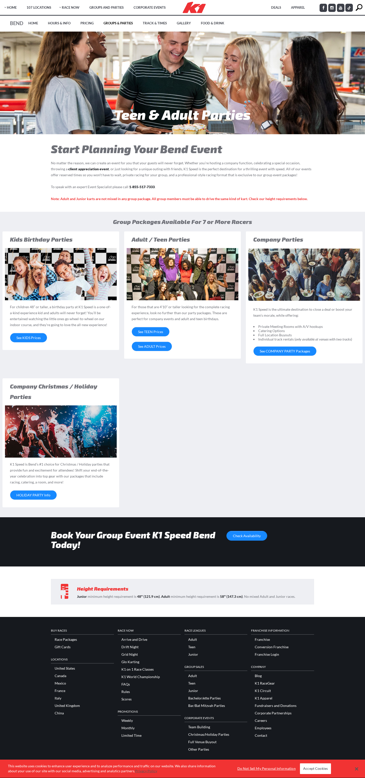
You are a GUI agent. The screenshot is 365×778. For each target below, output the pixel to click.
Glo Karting (130, 662)
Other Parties (198, 749)
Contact (261, 735)
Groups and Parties (106, 7)
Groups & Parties (118, 23)
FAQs (125, 684)
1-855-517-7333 (142, 187)
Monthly (128, 728)
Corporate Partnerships (273, 713)
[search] (359, 7)
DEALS (276, 7)
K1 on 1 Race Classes (137, 669)
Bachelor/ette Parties (204, 698)
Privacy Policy (146, 771)
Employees (263, 728)
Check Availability (247, 536)
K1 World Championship (140, 677)
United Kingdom (67, 705)
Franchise (262, 639)
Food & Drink (212, 23)
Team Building (199, 727)
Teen (191, 647)
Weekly (127, 720)
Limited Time (131, 735)
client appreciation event (88, 169)
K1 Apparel (263, 698)
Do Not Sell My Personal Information (266, 769)
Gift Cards (63, 647)
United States (65, 668)
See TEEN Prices (150, 332)
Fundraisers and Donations (275, 705)
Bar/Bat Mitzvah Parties (206, 705)
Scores (126, 699)
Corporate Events (150, 7)
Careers (261, 720)
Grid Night (129, 654)
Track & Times (155, 23)
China (59, 713)
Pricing (87, 23)
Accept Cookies (315, 769)
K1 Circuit (263, 690)
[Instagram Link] (332, 8)
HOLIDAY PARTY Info (33, 495)
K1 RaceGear (265, 683)
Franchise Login (267, 654)
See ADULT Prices (152, 346)
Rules (125, 691)
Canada (60, 676)
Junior (193, 654)
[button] (356, 769)
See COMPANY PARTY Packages (285, 351)
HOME (12, 7)
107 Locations (39, 7)
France (60, 690)
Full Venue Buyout (202, 742)
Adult (192, 639)
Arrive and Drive (134, 639)
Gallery (184, 23)
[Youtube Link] (340, 8)
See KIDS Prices (28, 338)
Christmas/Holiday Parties (208, 734)
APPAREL (298, 7)
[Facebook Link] (323, 8)
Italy (58, 698)
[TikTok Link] (349, 8)
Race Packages (66, 639)
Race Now (70, 7)
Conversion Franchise (272, 647)
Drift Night (130, 647)
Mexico (60, 683)
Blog (258, 676)
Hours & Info (59, 23)
